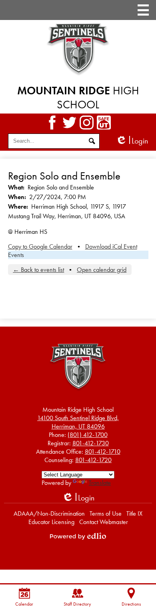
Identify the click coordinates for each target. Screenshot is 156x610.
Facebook (52, 123)
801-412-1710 (102, 451)
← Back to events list (38, 269)
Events (16, 255)
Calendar (24, 604)
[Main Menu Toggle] (143, 10)
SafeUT (104, 123)
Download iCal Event (111, 246)
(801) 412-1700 (88, 435)
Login (132, 141)
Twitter (69, 123)
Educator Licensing (51, 522)
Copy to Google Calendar (40, 246)
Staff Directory (77, 604)
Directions (131, 604)
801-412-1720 (93, 460)
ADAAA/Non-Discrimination (49, 513)
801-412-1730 (90, 443)
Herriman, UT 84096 (78, 422)
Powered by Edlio (78, 536)
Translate (100, 482)
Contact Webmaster (103, 522)
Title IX (134, 513)
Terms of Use (106, 513)
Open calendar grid (101, 269)
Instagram (87, 123)
